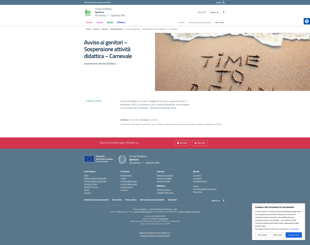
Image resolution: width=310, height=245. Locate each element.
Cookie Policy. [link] (294, 229)
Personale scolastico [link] (165, 175)
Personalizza (262, 235)
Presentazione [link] (126, 175)
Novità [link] (110, 22)
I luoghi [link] (123, 178)
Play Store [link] (201, 142)
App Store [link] (183, 142)
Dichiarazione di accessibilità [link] (152, 199)
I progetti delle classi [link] (165, 192)
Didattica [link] (121, 22)
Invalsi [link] (86, 189)
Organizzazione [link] (126, 187)
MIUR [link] (86, 175)
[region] (278, 221)
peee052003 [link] (163, 218)
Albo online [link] (219, 22)
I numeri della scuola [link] (128, 181)
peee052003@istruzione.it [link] (143, 211)
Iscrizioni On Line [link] (91, 187)
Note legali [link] (172, 199)
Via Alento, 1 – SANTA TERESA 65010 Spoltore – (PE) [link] (158, 209)
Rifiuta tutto (277, 235)
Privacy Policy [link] (131, 199)
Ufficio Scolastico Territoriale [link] (95, 181)
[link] (307, 21)
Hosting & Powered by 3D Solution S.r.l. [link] (155, 232)
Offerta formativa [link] (164, 189)
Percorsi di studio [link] (163, 181)
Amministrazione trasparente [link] (200, 22)
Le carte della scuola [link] (128, 184)
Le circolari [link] (197, 178)
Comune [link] (87, 192)
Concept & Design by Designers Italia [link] (155, 235)
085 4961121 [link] (123, 211)
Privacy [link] (181, 22)
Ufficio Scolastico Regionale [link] (95, 178)
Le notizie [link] (197, 175)
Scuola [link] (89, 22)
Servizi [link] (100, 22)
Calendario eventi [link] (200, 181)
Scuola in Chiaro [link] (90, 184)
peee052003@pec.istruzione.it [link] (189, 211)
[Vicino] (302, 205)
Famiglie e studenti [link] (164, 178)
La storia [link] (123, 189)
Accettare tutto (293, 235)
